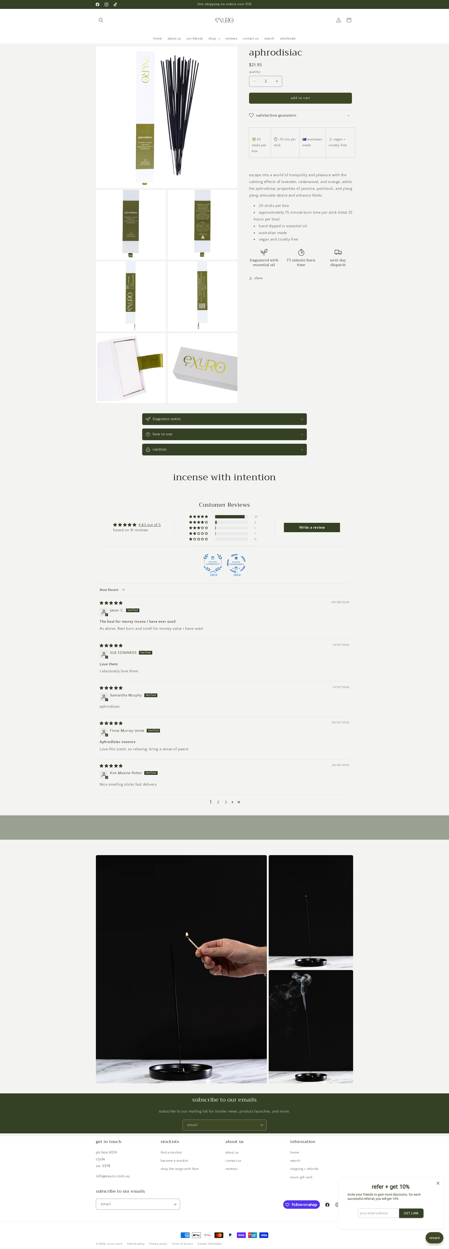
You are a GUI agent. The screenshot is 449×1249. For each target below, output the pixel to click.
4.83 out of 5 (149, 525)
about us (232, 1152)
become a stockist (174, 1161)
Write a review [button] (312, 527)
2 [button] (218, 802)
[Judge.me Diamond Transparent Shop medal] (236, 563)
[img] (111, 603)
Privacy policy (158, 1243)
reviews (231, 1169)
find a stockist (171, 1152)
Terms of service (182, 1243)
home (294, 1152)
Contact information (210, 1243)
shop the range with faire (180, 1169)
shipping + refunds (304, 1169)
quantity (254, 71)
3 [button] (226, 802)
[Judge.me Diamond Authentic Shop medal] (212, 563)
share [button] (258, 278)
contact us (233, 1161)
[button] (101, 20)
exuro (111, 1243)
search (295, 1161)
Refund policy (136, 1243)
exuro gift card (301, 1177)
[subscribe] (261, 1125)
